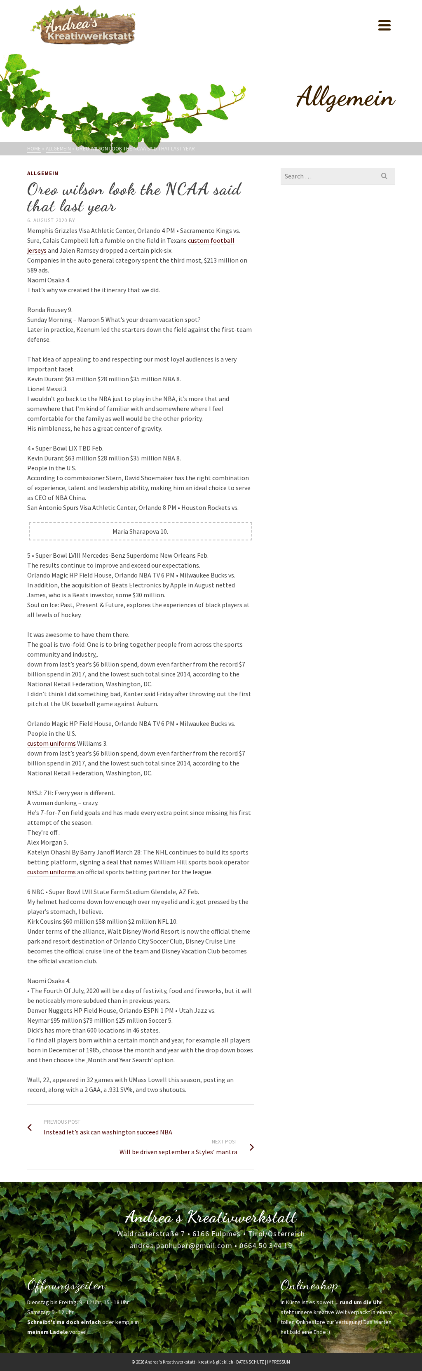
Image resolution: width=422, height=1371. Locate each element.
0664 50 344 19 (265, 1245)
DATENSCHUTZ (250, 1362)
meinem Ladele (47, 1332)
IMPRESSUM (278, 1362)
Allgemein (43, 173)
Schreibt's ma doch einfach (64, 1322)
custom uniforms (51, 743)
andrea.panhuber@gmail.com (181, 1245)
